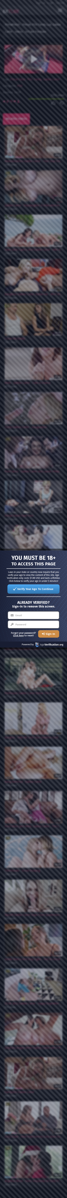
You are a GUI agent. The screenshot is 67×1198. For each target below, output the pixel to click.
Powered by (28, 644)
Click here (18, 635)
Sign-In (50, 634)
